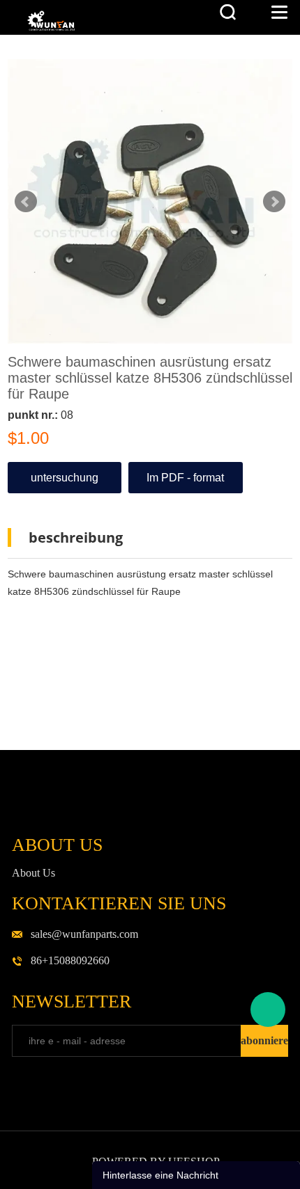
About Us (33, 873)
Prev (26, 202)
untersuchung (64, 478)
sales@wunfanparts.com (84, 934)
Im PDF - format (185, 478)
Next (274, 202)
